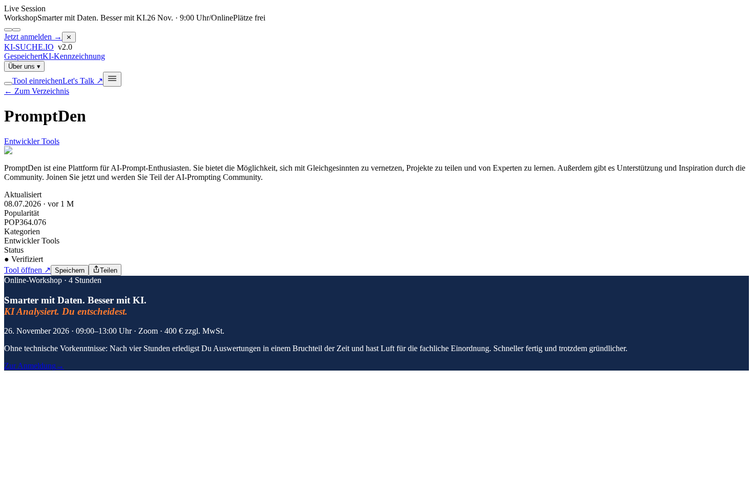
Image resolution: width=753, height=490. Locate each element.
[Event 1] (8, 29)
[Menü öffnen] (112, 79)
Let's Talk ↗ (82, 80)
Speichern (70, 270)
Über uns (24, 66)
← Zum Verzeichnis (36, 91)
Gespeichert (23, 56)
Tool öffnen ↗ (27, 270)
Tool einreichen (37, 80)
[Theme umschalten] (8, 83)
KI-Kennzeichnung (74, 56)
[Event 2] (16, 29)
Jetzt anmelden (33, 36)
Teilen (108, 270)
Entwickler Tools (31, 141)
